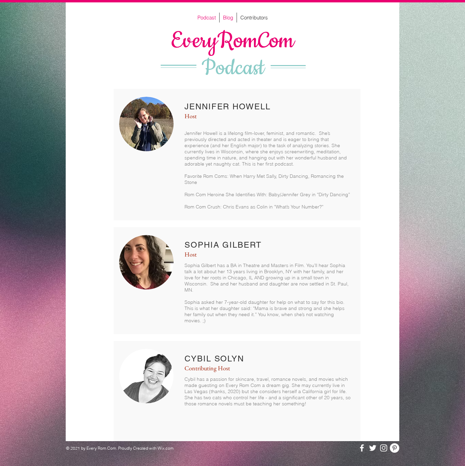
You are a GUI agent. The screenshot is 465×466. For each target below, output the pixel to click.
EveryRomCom (232, 41)
